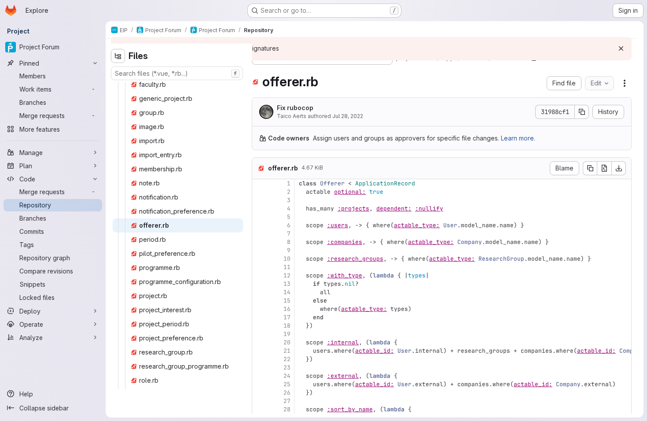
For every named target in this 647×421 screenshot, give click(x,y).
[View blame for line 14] (260, 292)
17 (286, 317)
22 (286, 359)
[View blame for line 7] (260, 233)
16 (286, 309)
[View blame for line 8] (260, 242)
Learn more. (518, 138)
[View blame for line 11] (260, 267)
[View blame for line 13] (260, 284)
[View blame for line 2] (260, 192)
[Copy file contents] (590, 168)
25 (286, 384)
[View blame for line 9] (260, 250)
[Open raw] (604, 168)
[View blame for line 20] (260, 342)
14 (286, 292)
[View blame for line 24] (260, 376)
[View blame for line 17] (260, 317)
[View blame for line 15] (260, 300)
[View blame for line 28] (260, 409)
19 (286, 334)
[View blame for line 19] (260, 334)
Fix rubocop (295, 107)
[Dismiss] (621, 48)
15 (286, 300)
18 (286, 325)
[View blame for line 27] (260, 401)
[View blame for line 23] (260, 367)
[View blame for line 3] (260, 200)
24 (286, 376)
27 (286, 401)
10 (286, 258)
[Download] (619, 168)
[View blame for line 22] (260, 359)
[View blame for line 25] (260, 384)
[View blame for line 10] (260, 259)
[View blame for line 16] (260, 309)
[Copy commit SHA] (582, 112)
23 (286, 367)
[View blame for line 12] (260, 275)
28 (286, 409)
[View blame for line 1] (260, 183)
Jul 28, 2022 (347, 116)
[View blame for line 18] (260, 325)
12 (286, 275)
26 (286, 392)
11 (286, 267)
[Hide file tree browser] (118, 56)
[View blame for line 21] (260, 351)
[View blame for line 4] (260, 208)
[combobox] (177, 73)
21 (286, 351)
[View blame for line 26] (260, 392)
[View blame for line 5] (260, 217)
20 (286, 342)
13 (286, 284)
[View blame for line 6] (260, 225)
